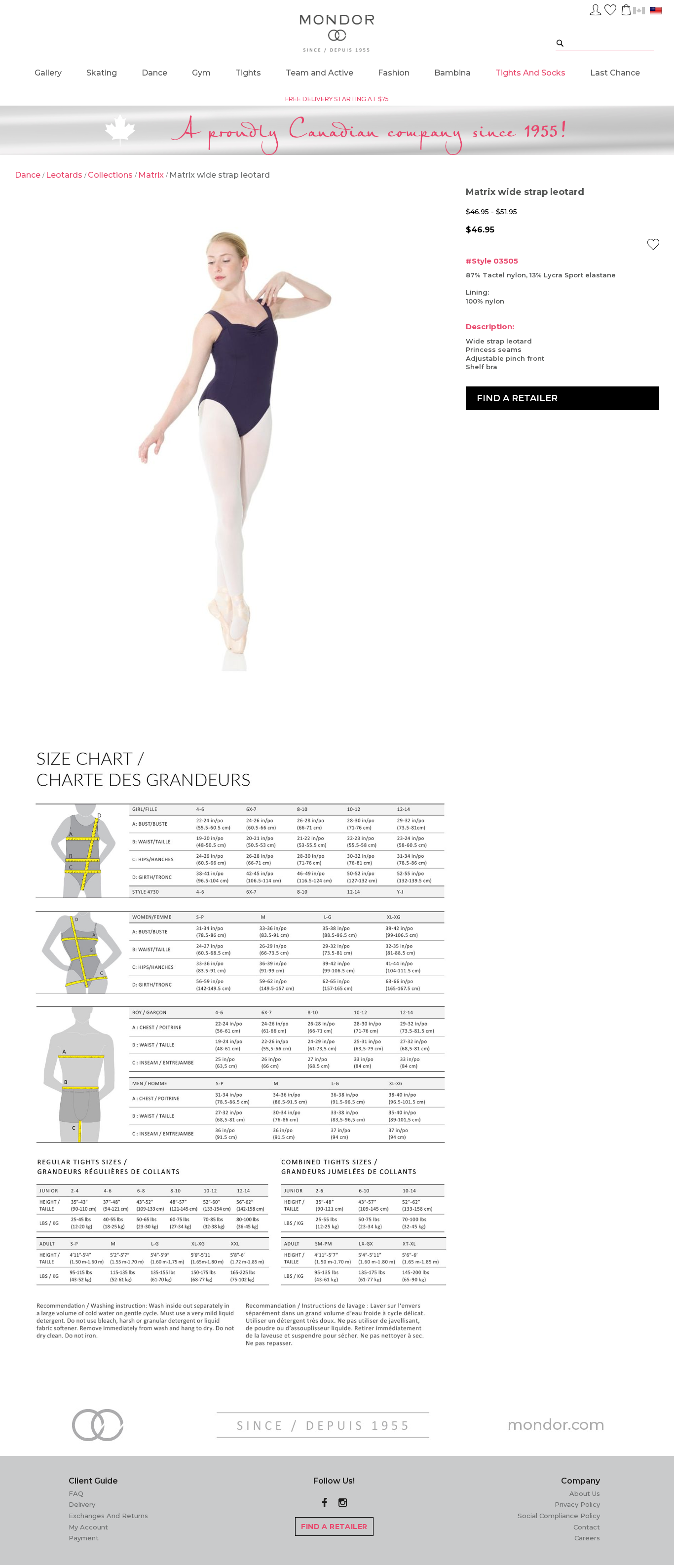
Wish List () (610, 8)
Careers (587, 1538)
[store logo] (337, 34)
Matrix (152, 175)
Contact (586, 1527)
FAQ (76, 1493)
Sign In (595, 8)
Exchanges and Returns (108, 1516)
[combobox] (605, 42)
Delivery (82, 1504)
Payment (84, 1538)
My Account (88, 1527)
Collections (111, 175)
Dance (28, 175)
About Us (584, 1493)
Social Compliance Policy (559, 1516)
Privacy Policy (577, 1504)
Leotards (65, 175)
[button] (653, 244)
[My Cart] (625, 10)
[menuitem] (48, 72)
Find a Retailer (517, 398)
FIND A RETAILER (334, 1526)
